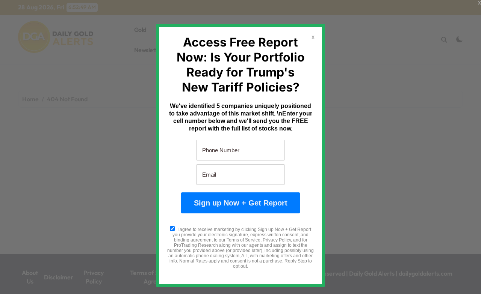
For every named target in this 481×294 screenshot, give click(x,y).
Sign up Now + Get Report (240, 203)
